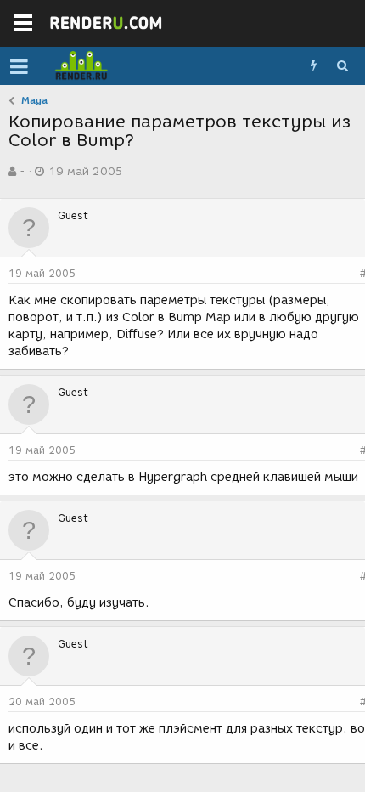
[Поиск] (342, 66)
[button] (19, 66)
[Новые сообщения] (313, 66)
